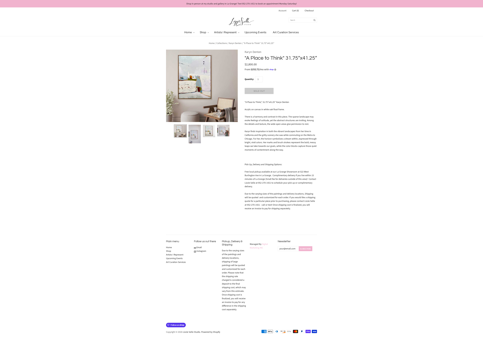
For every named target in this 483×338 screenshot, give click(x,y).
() (295, 10)
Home (188, 32)
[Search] (314, 20)
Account (282, 10)
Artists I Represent (225, 32)
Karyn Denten (235, 43)
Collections (221, 43)
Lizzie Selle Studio (191, 332)
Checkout (309, 10)
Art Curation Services (286, 32)
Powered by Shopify (210, 332)
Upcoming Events (255, 32)
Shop (203, 32)
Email (199, 247)
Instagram (201, 251)
